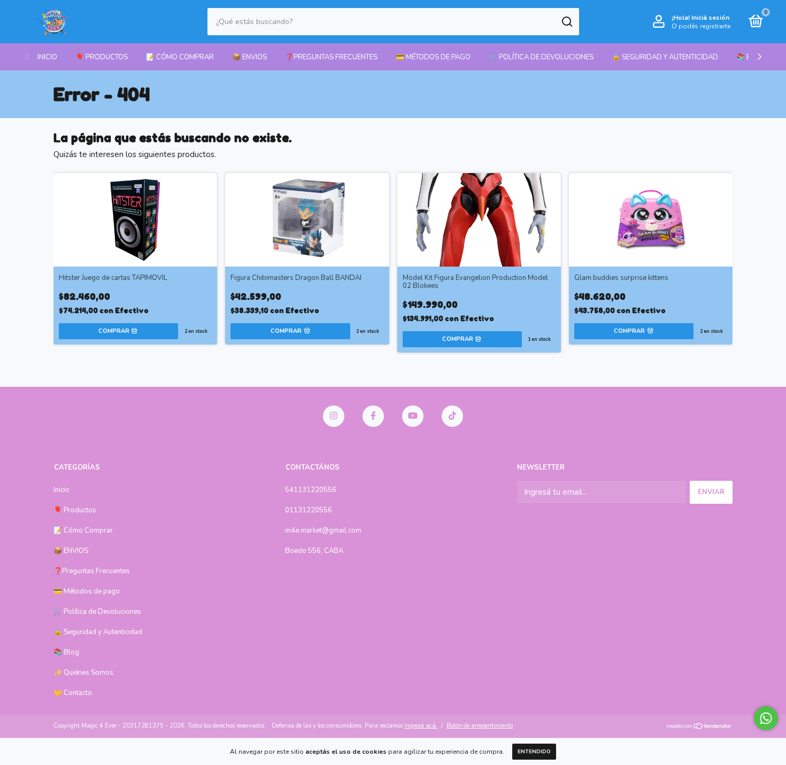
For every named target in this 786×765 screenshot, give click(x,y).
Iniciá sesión (710, 17)
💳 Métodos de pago (433, 57)
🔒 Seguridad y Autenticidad (665, 57)
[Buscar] (566, 22)
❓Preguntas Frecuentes (331, 57)
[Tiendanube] (699, 727)
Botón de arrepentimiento (479, 726)
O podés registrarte (701, 26)
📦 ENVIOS (249, 57)
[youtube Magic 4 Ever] (412, 416)
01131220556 (308, 510)
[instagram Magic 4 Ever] (333, 416)
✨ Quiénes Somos (83, 672)
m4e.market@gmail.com (323, 530)
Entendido (534, 751)
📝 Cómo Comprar (180, 57)
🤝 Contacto (72, 693)
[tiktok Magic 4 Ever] (452, 416)
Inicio (47, 57)
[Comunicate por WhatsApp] (766, 718)
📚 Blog (66, 652)
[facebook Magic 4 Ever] (373, 416)
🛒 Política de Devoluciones (541, 57)
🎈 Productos (101, 57)
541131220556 (310, 490)
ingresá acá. (420, 726)
